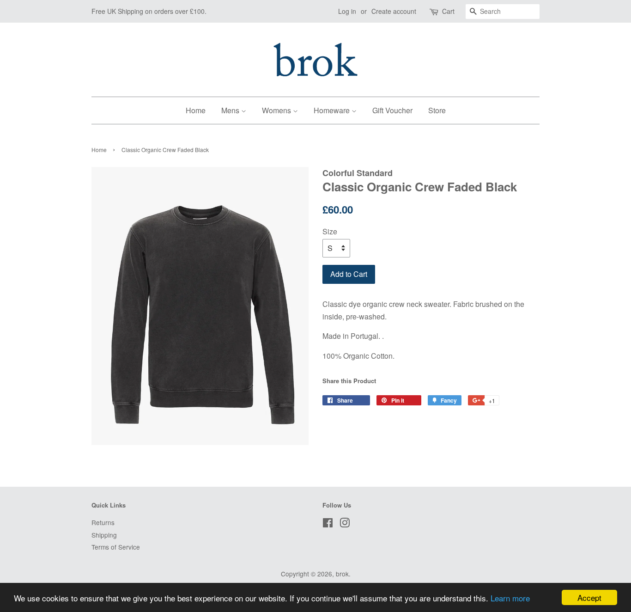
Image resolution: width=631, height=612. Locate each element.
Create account (393, 11)
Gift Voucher (392, 110)
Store (437, 110)
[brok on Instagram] (345, 524)
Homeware (333, 110)
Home (196, 110)
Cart (448, 11)
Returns (103, 522)
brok (342, 573)
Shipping (104, 534)
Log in (347, 11)
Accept (589, 597)
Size (329, 231)
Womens (277, 110)
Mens (231, 110)
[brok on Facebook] (327, 524)
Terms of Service (115, 546)
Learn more (510, 598)
